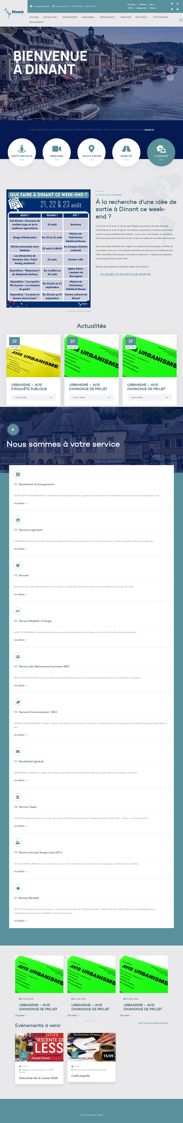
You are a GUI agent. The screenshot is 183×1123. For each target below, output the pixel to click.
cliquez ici (149, 129)
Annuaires (87, 17)
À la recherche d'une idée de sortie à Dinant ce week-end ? (136, 209)
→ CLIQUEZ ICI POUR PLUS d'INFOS (123, 274)
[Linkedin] (172, 9)
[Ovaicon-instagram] (177, 3)
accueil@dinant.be (41, 6)
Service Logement (30, 529)
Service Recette (28, 897)
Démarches (107, 17)
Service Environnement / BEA (38, 712)
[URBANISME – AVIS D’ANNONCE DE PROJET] (91, 355)
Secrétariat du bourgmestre (36, 484)
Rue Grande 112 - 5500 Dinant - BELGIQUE (75, 6)
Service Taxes (28, 806)
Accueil (34, 17)
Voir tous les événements (153, 1023)
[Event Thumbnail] (39, 1047)
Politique (141, 17)
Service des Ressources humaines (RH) (44, 666)
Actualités (50, 17)
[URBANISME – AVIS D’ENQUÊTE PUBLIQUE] (33, 355)
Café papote (80, 1076)
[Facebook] (172, 3)
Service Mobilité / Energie (35, 620)
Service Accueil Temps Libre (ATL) (40, 852)
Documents (36, 22)
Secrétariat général (30, 761)
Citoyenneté (160, 17)
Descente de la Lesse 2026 (38, 1078)
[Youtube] (177, 9)
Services (126, 17)
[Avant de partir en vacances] (144, 974)
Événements (70, 17)
